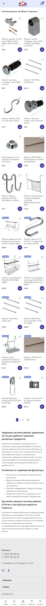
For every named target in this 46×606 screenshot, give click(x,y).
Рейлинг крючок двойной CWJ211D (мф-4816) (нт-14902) (10, 198)
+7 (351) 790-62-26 (10, 557)
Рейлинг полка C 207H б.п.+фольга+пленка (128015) (33, 400)
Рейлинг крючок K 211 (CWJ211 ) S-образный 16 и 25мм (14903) (33, 241)
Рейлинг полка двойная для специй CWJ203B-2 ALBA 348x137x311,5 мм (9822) (33, 281)
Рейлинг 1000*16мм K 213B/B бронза (33, 358)
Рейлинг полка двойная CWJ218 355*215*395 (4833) (11, 280)
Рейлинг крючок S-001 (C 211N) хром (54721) (11, 119)
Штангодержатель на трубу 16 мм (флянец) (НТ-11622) (10, 159)
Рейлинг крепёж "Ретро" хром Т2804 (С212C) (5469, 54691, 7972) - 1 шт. (12, 42)
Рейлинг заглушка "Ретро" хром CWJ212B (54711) (33, 120)
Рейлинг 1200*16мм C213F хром (10, 319)
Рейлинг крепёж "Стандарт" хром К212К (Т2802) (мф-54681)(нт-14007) (33, 42)
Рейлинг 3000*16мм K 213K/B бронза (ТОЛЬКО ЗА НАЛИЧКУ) (34, 159)
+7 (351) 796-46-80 (10, 554)
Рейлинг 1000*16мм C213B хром (32, 81)
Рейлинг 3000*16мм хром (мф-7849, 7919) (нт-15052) (33, 320)
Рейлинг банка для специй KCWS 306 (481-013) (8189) (11, 400)
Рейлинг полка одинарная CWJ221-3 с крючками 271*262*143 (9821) (11, 360)
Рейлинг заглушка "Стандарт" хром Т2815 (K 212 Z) (11, 82)
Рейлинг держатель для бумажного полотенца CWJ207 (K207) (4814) (11, 241)
